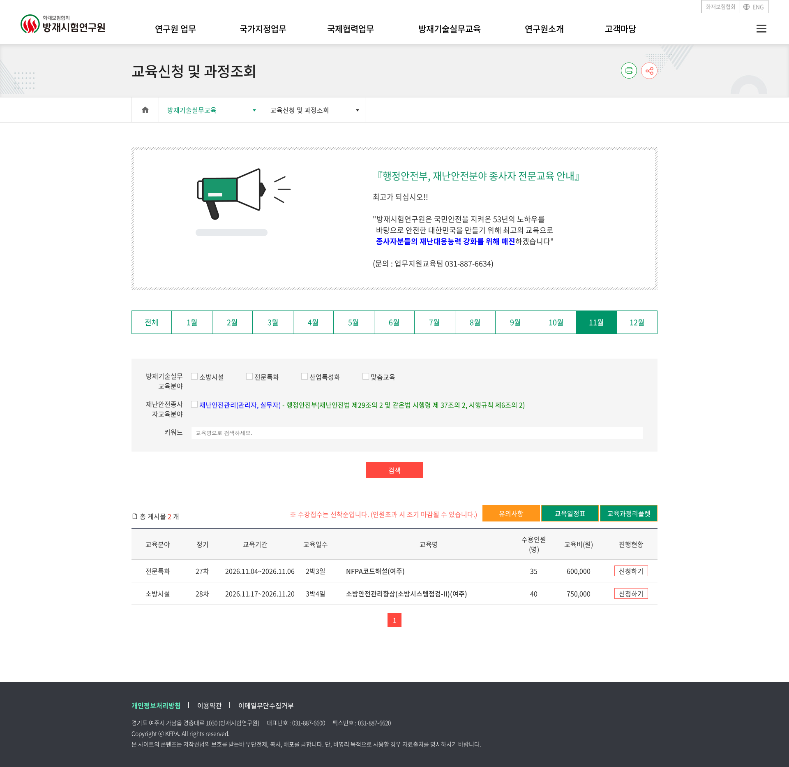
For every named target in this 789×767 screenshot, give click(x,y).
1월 (192, 322)
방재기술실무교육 (449, 28)
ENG (758, 6)
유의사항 (511, 513)
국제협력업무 (350, 28)
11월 (596, 322)
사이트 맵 (761, 28)
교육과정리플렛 (629, 513)
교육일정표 (570, 513)
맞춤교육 (383, 377)
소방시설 (211, 377)
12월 (637, 322)
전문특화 (266, 377)
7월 (434, 322)
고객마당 (620, 28)
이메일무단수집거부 (266, 705)
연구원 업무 (175, 28)
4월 (313, 322)
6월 (394, 322)
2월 (232, 322)
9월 (515, 322)
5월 (353, 322)
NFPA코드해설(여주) (375, 571)
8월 (475, 322)
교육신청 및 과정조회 (299, 110)
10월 (556, 322)
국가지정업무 (263, 28)
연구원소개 (544, 28)
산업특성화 (324, 377)
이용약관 (209, 705)
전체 (152, 322)
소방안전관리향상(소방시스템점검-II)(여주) (406, 593)
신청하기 (631, 571)
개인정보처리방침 (156, 705)
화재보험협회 (721, 6)
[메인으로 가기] (63, 19)
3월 (273, 322)
